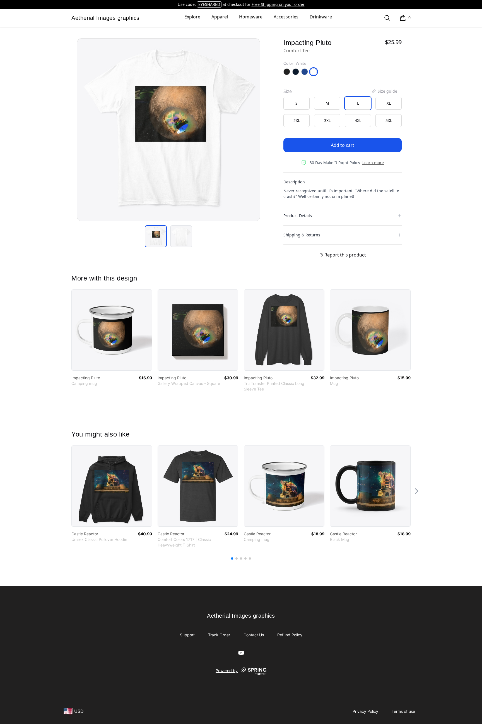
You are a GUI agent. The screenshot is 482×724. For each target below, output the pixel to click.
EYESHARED (209, 4)
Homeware (250, 17)
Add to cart (342, 145)
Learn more (373, 162)
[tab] (155, 236)
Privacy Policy (365, 711)
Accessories (286, 17)
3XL (327, 120)
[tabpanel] (168, 129)
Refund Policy (289, 634)
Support (187, 634)
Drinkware (321, 17)
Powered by (227, 670)
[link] (112, 330)
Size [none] (287, 91)
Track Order (219, 634)
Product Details (297, 215)
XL (389, 103)
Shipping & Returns (301, 235)
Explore (192, 17)
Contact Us (254, 634)
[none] (384, 91)
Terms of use (403, 711)
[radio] (296, 103)
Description (294, 181)
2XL (296, 120)
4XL (358, 120)
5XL (388, 120)
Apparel (219, 17)
